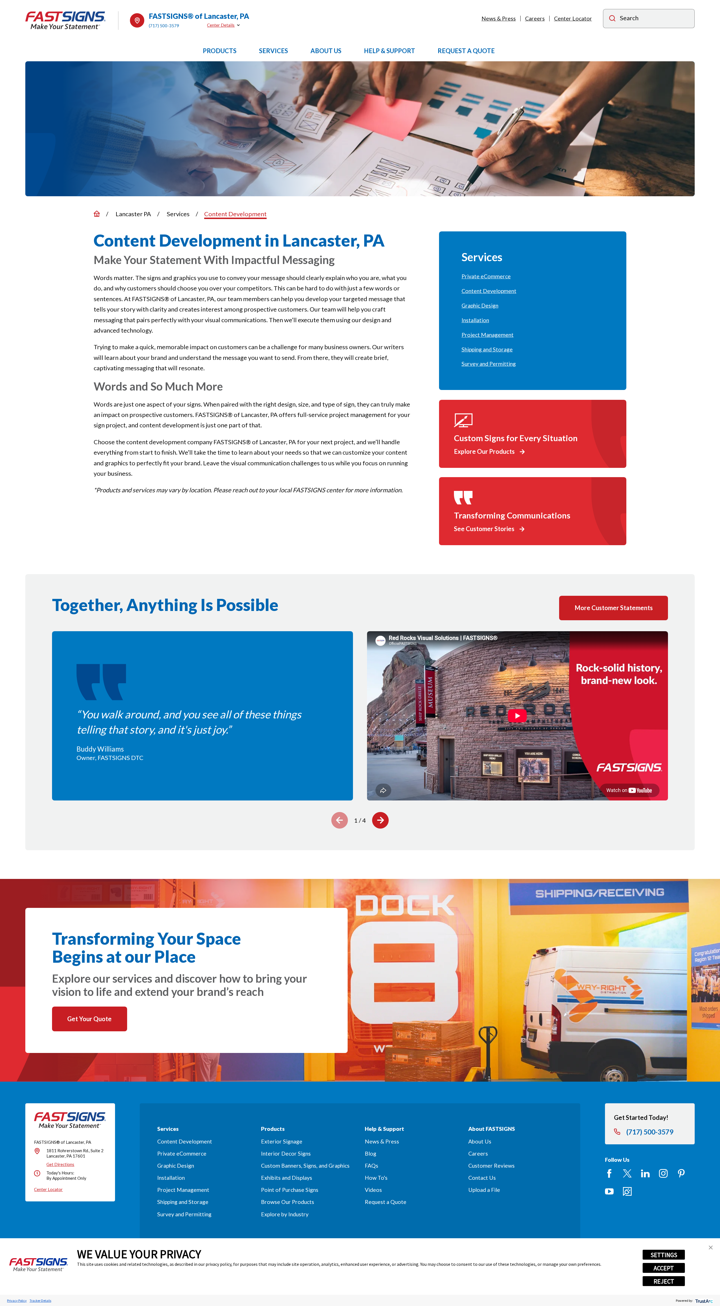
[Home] (65, 20)
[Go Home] (97, 214)
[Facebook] (609, 1173)
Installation (171, 1177)
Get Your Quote (89, 1019)
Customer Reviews (491, 1165)
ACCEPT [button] (664, 1268)
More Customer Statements (614, 608)
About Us (479, 1141)
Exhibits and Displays (286, 1177)
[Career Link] (627, 1191)
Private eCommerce (181, 1153)
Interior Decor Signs (286, 1153)
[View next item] (380, 820)
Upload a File (484, 1190)
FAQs (371, 1165)
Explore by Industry (285, 1214)
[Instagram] (663, 1173)
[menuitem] (533, 276)
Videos (373, 1190)
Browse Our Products (287, 1202)
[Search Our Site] (612, 19)
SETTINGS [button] (664, 1255)
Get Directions (60, 1164)
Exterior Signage (281, 1141)
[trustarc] (703, 1300)
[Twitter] (627, 1173)
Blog (370, 1153)
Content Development (184, 1141)
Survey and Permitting (184, 1214)
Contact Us (482, 1177)
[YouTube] (609, 1191)
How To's (376, 1177)
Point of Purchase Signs (289, 1190)
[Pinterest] (681, 1173)
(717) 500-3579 (164, 25)
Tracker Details (40, 1300)
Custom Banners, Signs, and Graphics (305, 1165)
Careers (535, 18)
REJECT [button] (664, 1281)
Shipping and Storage (182, 1202)
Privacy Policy (17, 1300)
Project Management (183, 1190)
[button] (710, 1247)
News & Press (499, 18)
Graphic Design (175, 1165)
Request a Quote (385, 1202)
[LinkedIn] (645, 1173)
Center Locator (573, 18)
